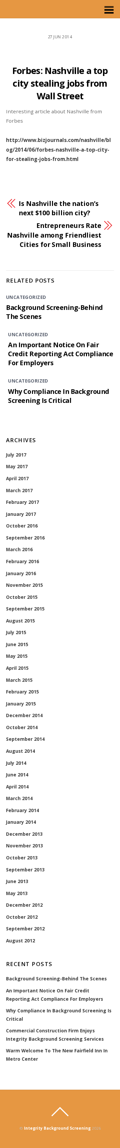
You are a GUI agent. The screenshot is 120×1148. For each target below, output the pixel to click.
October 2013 (22, 857)
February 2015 (22, 691)
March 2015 (19, 680)
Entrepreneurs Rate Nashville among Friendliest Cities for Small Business (54, 235)
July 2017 (16, 455)
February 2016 (22, 561)
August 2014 (20, 751)
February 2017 (22, 502)
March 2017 (19, 490)
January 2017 (21, 514)
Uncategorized (26, 297)
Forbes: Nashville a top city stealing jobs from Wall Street (60, 83)
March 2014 (19, 798)
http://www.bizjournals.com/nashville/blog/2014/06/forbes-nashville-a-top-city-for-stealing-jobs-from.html (58, 149)
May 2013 (17, 893)
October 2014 (22, 727)
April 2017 (17, 478)
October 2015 (22, 597)
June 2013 (17, 881)
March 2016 (19, 549)
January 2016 (21, 573)
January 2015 (21, 703)
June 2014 (17, 774)
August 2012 (20, 940)
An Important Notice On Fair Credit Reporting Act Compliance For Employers (60, 353)
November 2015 (24, 585)
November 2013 (24, 845)
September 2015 (25, 608)
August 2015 (20, 620)
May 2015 (17, 656)
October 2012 (22, 917)
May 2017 (17, 466)
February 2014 (22, 810)
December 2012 (24, 905)
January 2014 (21, 822)
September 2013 (25, 869)
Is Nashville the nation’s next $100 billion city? (59, 208)
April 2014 (17, 786)
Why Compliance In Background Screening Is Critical (58, 396)
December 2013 (24, 834)
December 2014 (24, 715)
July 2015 (16, 632)
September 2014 (25, 739)
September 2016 (25, 538)
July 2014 (16, 763)
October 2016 (22, 526)
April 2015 (17, 668)
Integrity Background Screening (57, 1128)
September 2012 (25, 928)
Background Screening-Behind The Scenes (56, 978)
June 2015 (17, 644)
